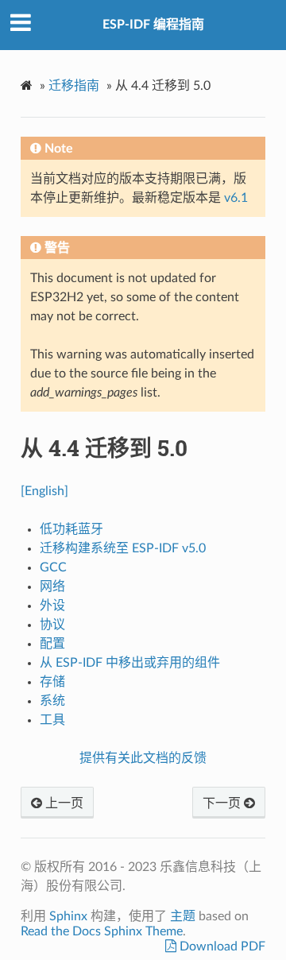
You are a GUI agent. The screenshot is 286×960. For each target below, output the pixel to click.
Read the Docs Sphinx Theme (102, 931)
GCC (53, 567)
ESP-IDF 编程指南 (153, 24)
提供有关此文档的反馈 (143, 758)
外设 (52, 605)
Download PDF (220, 946)
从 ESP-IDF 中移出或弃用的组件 (130, 662)
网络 (52, 586)
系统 (52, 701)
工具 (52, 720)
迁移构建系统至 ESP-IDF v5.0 (123, 548)
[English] (44, 491)
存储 (52, 681)
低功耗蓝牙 (71, 529)
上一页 (62, 803)
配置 (52, 643)
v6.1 (236, 198)
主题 (182, 916)
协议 (52, 624)
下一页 (223, 803)
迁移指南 (73, 85)
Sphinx (68, 916)
